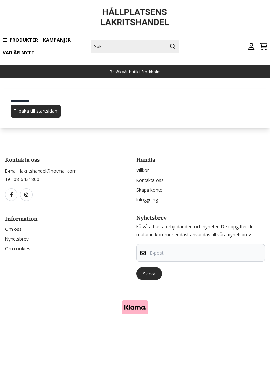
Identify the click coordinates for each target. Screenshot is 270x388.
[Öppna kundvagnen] (263, 46)
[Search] (172, 46)
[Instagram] (27, 195)
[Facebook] (12, 195)
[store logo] (135, 16)
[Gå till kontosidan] (251, 46)
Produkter (24, 40)
